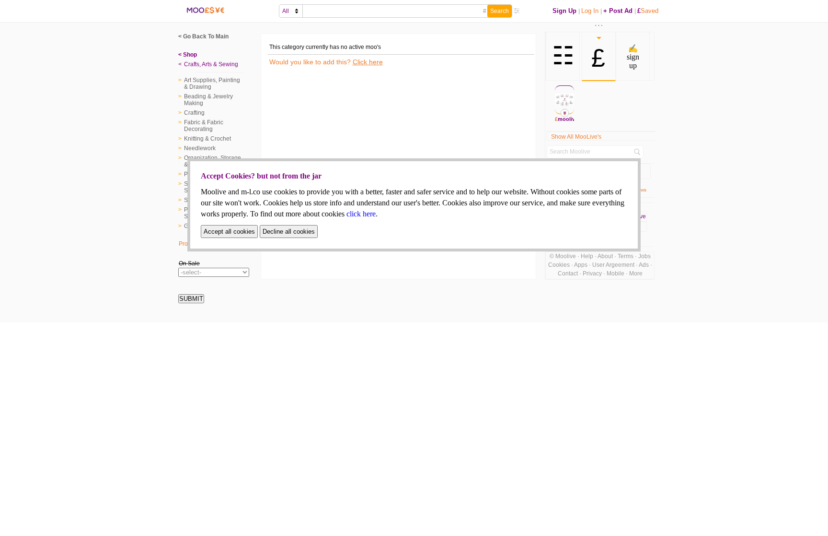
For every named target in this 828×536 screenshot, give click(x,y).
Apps (580, 265)
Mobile (615, 273)
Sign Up (564, 10)
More (636, 273)
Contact (568, 273)
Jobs (644, 256)
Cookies (559, 265)
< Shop (187, 54)
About (605, 256)
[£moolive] (564, 99)
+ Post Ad (617, 10)
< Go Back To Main (203, 36)
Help (587, 256)
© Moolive (563, 256)
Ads (644, 265)
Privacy (592, 273)
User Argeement (613, 265)
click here (361, 214)
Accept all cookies (229, 231)
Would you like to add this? (326, 62)
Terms (625, 256)
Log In (589, 10)
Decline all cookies (289, 231)
